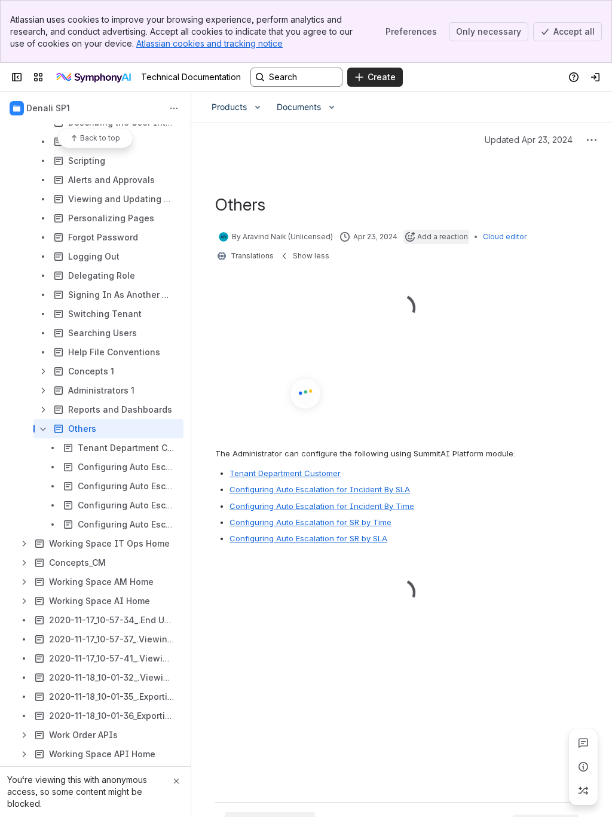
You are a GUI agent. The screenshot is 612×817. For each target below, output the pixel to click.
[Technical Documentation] (94, 77)
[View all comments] (583, 742)
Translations (252, 255)
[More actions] (174, 108)
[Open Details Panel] (583, 766)
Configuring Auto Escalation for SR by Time (310, 400)
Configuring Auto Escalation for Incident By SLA (320, 368)
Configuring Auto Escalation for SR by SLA (308, 416)
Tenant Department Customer (285, 351)
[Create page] (583, 790)
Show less (311, 255)
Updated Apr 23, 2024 (529, 140)
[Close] (176, 781)
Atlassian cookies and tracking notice (209, 43)
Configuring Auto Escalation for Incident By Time (322, 384)
